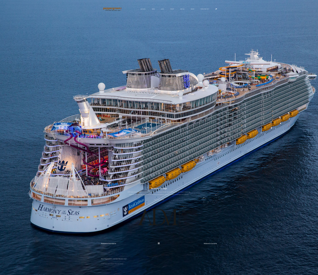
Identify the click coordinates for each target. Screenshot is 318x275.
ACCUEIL (143, 9)
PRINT (172, 9)
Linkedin (311, 255)
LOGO (162, 9)
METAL (182, 9)
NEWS (192, 9)
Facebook (311, 261)
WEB (153, 9)
